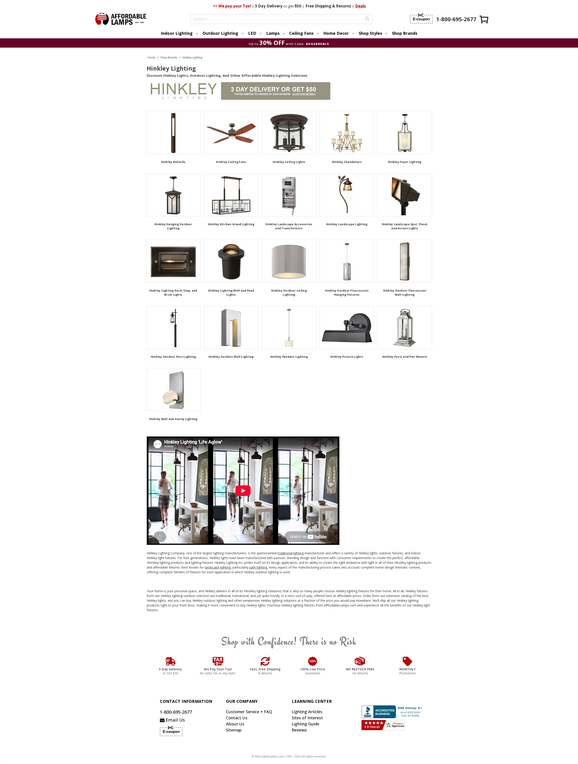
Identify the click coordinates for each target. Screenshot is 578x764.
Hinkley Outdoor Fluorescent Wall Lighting (405, 293)
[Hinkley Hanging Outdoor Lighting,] (173, 194)
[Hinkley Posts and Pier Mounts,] (404, 327)
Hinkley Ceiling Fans (231, 162)
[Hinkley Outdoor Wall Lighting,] (231, 327)
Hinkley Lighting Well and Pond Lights (231, 293)
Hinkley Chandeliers (347, 162)
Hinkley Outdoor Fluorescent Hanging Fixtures (346, 293)
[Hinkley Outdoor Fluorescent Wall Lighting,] (404, 261)
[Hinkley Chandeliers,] (347, 132)
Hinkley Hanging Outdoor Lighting (173, 226)
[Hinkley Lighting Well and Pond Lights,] (231, 261)
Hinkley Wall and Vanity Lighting (173, 419)
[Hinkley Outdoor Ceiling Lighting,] (289, 261)
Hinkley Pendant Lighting (289, 357)
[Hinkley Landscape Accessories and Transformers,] (289, 194)
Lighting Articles (307, 711)
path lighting (258, 567)
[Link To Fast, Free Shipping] (265, 661)
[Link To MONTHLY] (407, 661)
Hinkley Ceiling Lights (289, 162)
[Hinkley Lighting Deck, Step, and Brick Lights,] (173, 261)
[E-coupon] (421, 18)
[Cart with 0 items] (484, 19)
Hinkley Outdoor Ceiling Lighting (289, 293)
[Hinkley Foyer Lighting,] (404, 132)
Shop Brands (404, 33)
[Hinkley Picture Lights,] (347, 327)
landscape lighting (218, 567)
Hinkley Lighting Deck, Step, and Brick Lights (173, 293)
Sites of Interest (307, 717)
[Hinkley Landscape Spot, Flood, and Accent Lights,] (404, 194)
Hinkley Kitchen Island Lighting (231, 224)
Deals (360, 6)
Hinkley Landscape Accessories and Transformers (289, 226)
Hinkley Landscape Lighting (347, 224)
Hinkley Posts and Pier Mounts (404, 357)
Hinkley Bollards (173, 162)
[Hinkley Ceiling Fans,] (231, 132)
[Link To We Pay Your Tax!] (218, 661)
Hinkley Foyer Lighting (405, 162)
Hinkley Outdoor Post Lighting (173, 357)
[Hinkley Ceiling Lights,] (289, 132)
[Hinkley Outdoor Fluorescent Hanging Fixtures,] (347, 261)
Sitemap (234, 730)
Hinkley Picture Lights (346, 357)
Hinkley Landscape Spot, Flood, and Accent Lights (405, 226)
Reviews (299, 730)
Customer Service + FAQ (249, 711)
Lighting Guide (305, 724)
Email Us (175, 720)
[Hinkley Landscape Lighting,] (347, 194)
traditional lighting (291, 553)
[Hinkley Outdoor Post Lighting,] (173, 327)
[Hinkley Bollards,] (173, 132)
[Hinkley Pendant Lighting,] (289, 327)
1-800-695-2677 (176, 712)
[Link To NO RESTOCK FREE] (360, 661)
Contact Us (236, 717)
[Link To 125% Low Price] (313, 661)
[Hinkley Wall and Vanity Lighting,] (173, 389)
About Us (235, 724)
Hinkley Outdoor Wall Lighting (231, 357)
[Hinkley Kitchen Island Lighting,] (231, 194)
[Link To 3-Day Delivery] (170, 661)
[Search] (367, 19)
